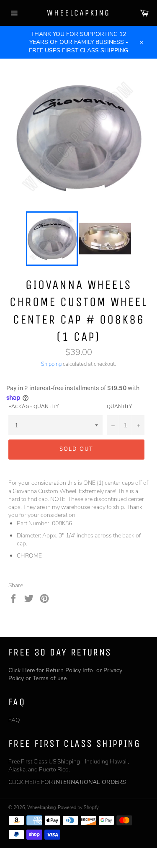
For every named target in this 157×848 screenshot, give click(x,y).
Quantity (119, 406)
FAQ (14, 720)
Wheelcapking (78, 13)
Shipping (51, 364)
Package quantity (33, 406)
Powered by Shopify (78, 807)
